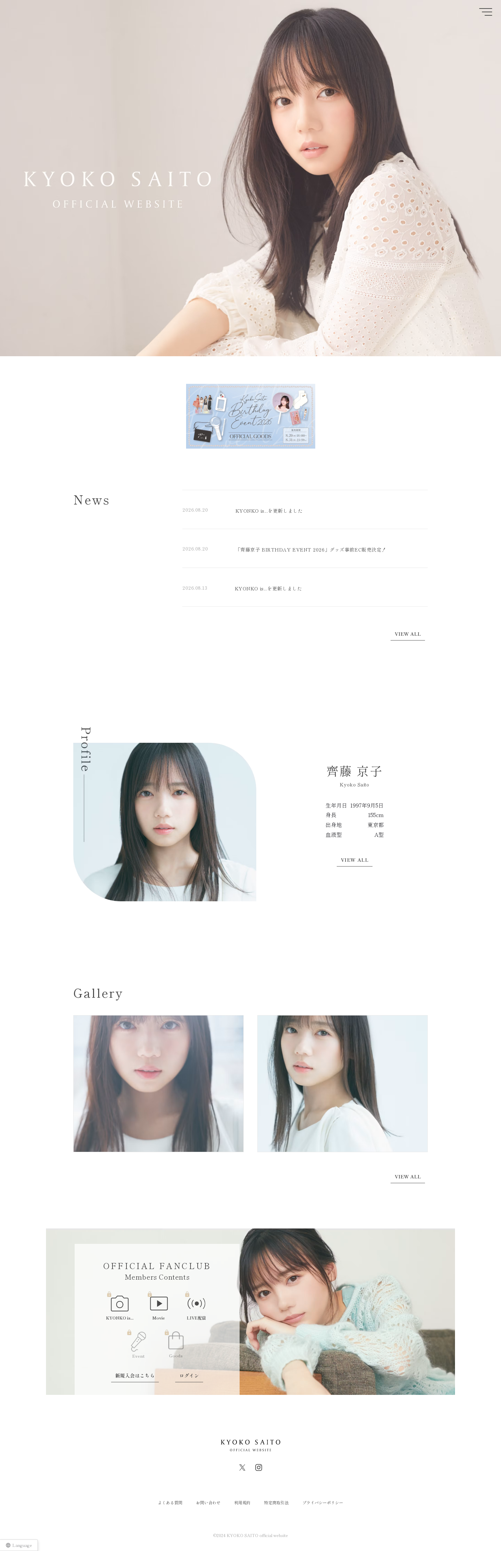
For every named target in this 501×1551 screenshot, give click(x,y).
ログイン (189, 1375)
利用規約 (242, 1502)
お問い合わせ (208, 1502)
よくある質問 (170, 1502)
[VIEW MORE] (409, 634)
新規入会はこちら (135, 1375)
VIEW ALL (354, 859)
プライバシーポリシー (322, 1502)
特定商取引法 (276, 1502)
